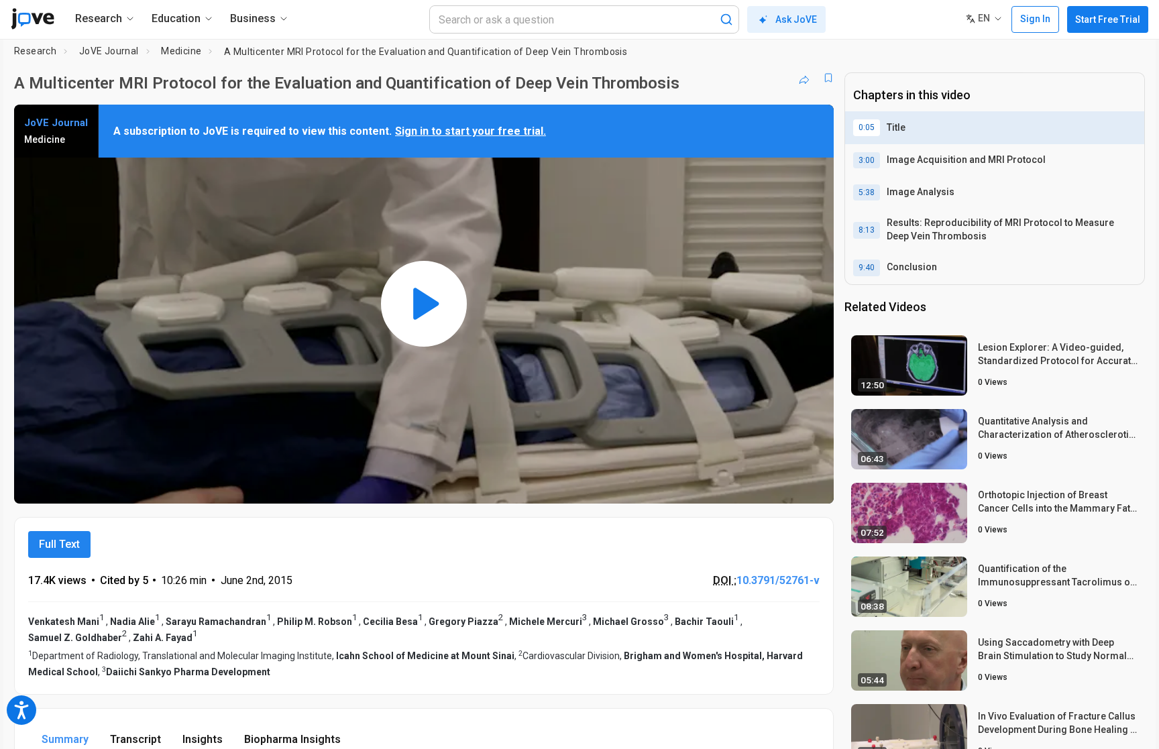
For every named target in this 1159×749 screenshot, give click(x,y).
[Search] (726, 19)
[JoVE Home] (32, 19)
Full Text (59, 544)
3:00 (867, 160)
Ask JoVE (796, 19)
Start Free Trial (1107, 19)
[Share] (804, 77)
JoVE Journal (109, 51)
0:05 (867, 127)
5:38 (867, 192)
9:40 (867, 267)
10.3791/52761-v (778, 580)
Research (35, 51)
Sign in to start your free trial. (470, 131)
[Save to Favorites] (828, 77)
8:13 (867, 230)
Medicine (181, 51)
